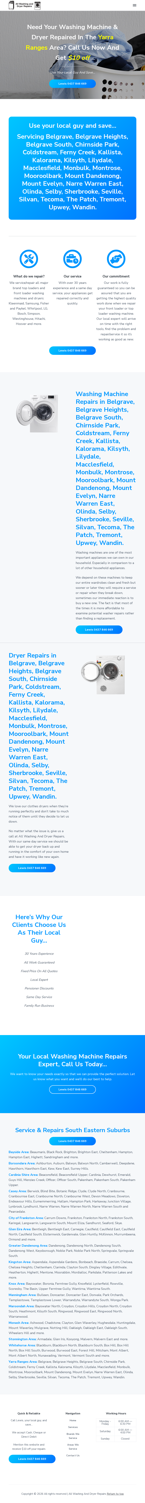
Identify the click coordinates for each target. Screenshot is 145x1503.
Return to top (115, 1494)
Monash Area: (19, 1323)
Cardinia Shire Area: (24, 1175)
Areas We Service (73, 1446)
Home (73, 1420)
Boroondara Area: (22, 1163)
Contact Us (73, 1455)
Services (73, 1427)
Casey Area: (18, 1191)
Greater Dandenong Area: (29, 1245)
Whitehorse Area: (22, 1345)
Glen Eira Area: (20, 1229)
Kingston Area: (20, 1262)
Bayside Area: (19, 1152)
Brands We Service (73, 1436)
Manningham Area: (23, 1295)
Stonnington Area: (23, 1339)
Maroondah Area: (22, 1306)
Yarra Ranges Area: (23, 1362)
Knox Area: (17, 1284)
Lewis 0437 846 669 (72, 84)
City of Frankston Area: (26, 1218)
